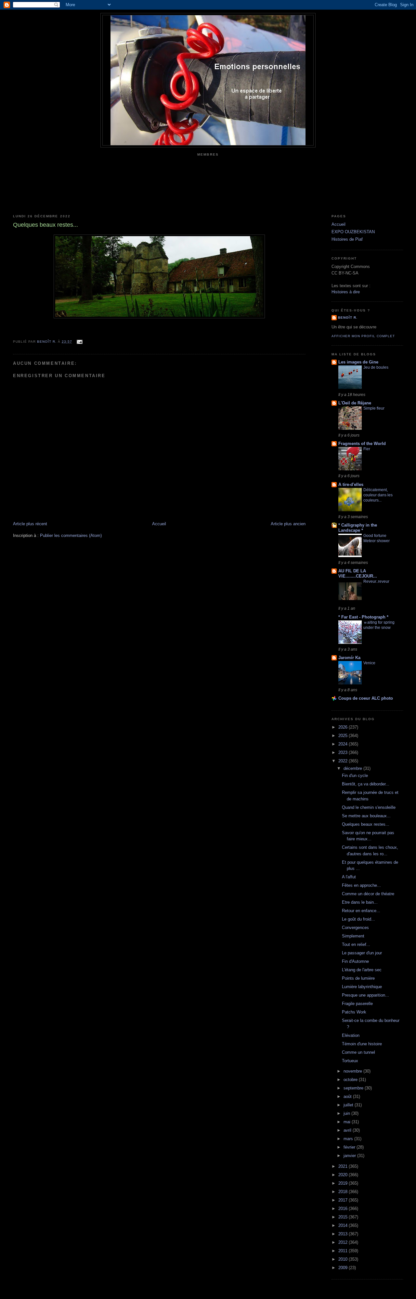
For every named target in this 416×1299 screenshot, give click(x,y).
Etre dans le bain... (360, 902)
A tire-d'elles (350, 484)
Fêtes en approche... (361, 885)
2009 (343, 1267)
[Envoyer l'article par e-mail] (79, 341)
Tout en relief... (356, 944)
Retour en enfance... (361, 910)
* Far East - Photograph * (363, 617)
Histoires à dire (346, 291)
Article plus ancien (288, 523)
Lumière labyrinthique (362, 986)
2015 (343, 1217)
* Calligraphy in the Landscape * (357, 528)
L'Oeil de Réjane (354, 403)
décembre (353, 768)
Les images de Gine (358, 362)
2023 (343, 752)
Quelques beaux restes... (365, 824)
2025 (343, 735)
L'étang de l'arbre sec (362, 969)
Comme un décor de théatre (368, 893)
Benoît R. (348, 317)
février (350, 1147)
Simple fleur (373, 408)
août (348, 1096)
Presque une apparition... (365, 995)
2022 (343, 760)
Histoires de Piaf (347, 239)
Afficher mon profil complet (363, 336)
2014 (343, 1225)
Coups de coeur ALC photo (365, 698)
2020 (343, 1174)
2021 (343, 1166)
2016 (343, 1208)
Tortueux (350, 1060)
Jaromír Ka (349, 657)
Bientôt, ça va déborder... (365, 784)
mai (348, 1121)
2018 (343, 1191)
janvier (350, 1155)
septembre (354, 1088)
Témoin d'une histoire (362, 1043)
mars (349, 1138)
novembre (353, 1071)
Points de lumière (358, 978)
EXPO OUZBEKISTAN (353, 231)
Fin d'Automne (355, 961)
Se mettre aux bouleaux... (366, 815)
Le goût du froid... (358, 919)
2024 (343, 744)
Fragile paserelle (357, 1003)
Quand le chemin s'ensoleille (369, 807)
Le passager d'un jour (362, 952)
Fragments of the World (362, 443)
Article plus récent (30, 523)
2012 (343, 1242)
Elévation (350, 1035)
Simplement (353, 936)
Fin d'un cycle (355, 775)
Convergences (355, 927)
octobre (351, 1079)
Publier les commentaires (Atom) (71, 535)
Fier (366, 449)
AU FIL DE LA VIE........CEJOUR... (357, 573)
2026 (343, 727)
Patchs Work (354, 1012)
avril (348, 1130)
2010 (343, 1259)
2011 (343, 1250)
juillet (349, 1104)
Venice (369, 663)
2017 (343, 1200)
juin (347, 1113)
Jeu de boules (375, 367)
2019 (343, 1183)
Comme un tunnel (358, 1052)
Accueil (159, 523)
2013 (343, 1233)
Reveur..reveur (376, 581)
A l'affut (349, 876)
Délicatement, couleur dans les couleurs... (378, 495)
